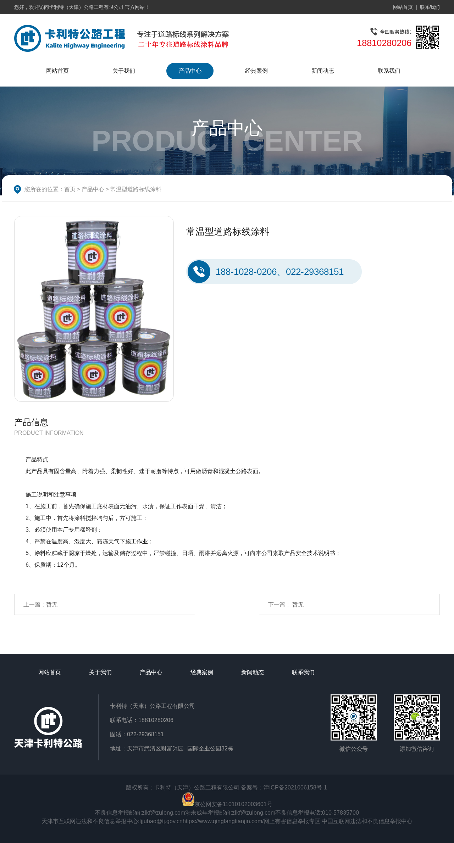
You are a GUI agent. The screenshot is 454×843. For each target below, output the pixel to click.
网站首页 (403, 7)
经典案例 (256, 71)
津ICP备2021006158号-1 (295, 787)
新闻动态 (322, 71)
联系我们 (430, 7)
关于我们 (123, 71)
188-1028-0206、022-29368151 (280, 271)
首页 (70, 189)
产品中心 (190, 71)
